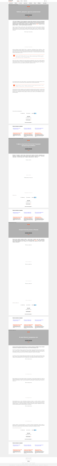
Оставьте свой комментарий (28, 122)
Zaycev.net (35, 240)
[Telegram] (35, 113)
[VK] (34, 113)
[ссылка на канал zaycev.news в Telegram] (29, 116)
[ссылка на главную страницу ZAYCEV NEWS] (11, 1)
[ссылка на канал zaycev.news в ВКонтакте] (27, 116)
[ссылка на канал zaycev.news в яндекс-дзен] (28, 116)
